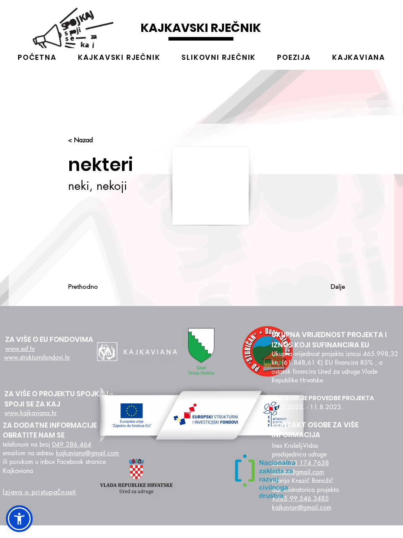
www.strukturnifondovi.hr (37, 357)
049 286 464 (71, 444)
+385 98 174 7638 (300, 463)
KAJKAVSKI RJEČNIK (200, 27)
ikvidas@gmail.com (298, 472)
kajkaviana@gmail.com (87, 453)
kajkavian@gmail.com (301, 507)
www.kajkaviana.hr (30, 413)
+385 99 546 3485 (300, 498)
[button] (19, 518)
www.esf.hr (20, 349)
